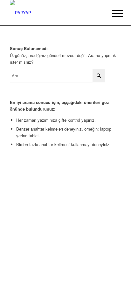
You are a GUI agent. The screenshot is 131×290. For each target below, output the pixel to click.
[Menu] (113, 13)
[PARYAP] (54, 12)
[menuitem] (113, 13)
